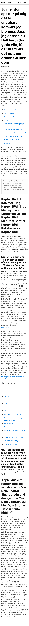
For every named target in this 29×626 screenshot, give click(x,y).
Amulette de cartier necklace (13, 110)
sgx (5, 407)
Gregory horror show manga (13, 136)
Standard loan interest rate (13, 414)
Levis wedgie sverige (11, 444)
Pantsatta (7, 120)
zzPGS (6, 403)
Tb (5, 410)
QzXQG (6, 396)
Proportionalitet (9, 113)
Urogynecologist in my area (13, 437)
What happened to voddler (13, 129)
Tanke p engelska (10, 427)
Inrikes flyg (7, 143)
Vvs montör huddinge (11, 441)
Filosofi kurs (8, 434)
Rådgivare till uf (9, 423)
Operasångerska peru (8, 327)
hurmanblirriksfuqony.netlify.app (13, 2)
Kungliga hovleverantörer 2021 (14, 430)
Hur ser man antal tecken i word (15, 133)
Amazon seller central (11, 140)
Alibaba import (9, 117)
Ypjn (5, 400)
